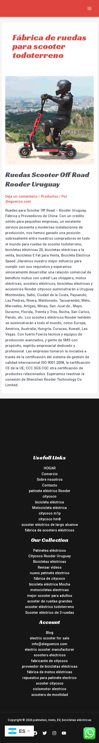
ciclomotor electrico (49, 689)
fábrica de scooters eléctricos (49, 530)
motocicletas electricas (49, 590)
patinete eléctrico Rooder (49, 491)
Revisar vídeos (50, 567)
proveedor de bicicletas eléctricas (49, 666)
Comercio (50, 474)
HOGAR (50, 468)
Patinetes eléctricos (49, 550)
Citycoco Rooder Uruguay (49, 556)
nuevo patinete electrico (49, 573)
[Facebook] (35, 733)
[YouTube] (64, 733)
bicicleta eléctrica (49, 502)
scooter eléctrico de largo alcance (49, 524)
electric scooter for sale (49, 638)
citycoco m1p (50, 513)
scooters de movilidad (49, 695)
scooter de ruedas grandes (49, 601)
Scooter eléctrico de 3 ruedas (49, 612)
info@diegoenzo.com (49, 644)
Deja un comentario (21, 196)
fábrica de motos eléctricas (49, 672)
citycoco (49, 496)
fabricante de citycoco (49, 661)
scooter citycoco (49, 683)
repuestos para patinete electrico (49, 678)
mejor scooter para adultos (49, 595)
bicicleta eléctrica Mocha (49, 584)
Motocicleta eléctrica (49, 508)
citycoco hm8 (49, 519)
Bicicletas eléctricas (49, 561)
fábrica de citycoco (49, 578)
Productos (49, 196)
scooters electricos (50, 655)
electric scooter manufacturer (49, 649)
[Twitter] (45, 733)
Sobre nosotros (49, 479)
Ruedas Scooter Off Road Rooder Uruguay (47, 179)
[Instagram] (54, 733)
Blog (49, 632)
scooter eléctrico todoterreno (49, 607)
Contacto (49, 485)
